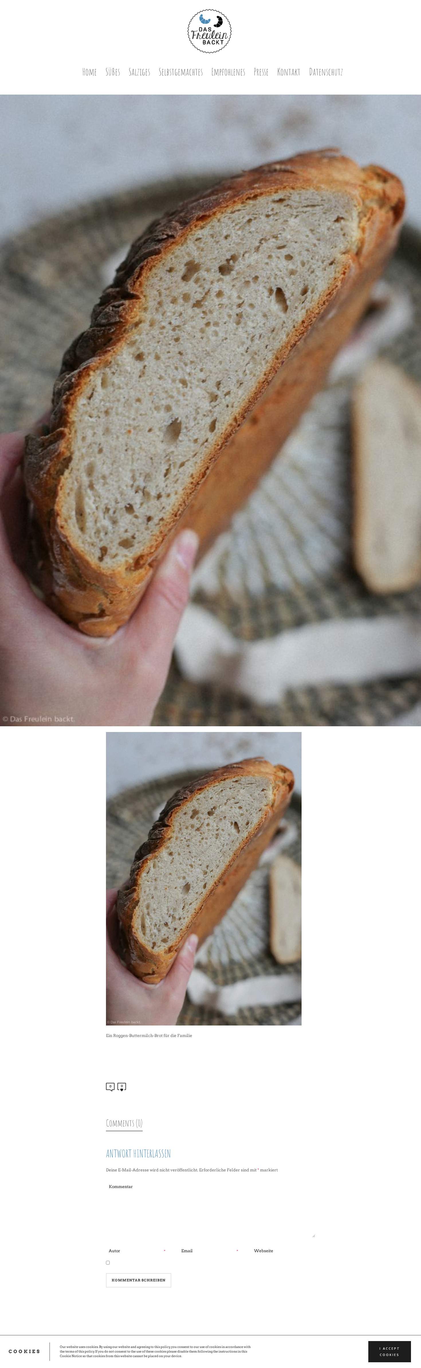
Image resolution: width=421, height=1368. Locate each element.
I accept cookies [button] (389, 1352)
